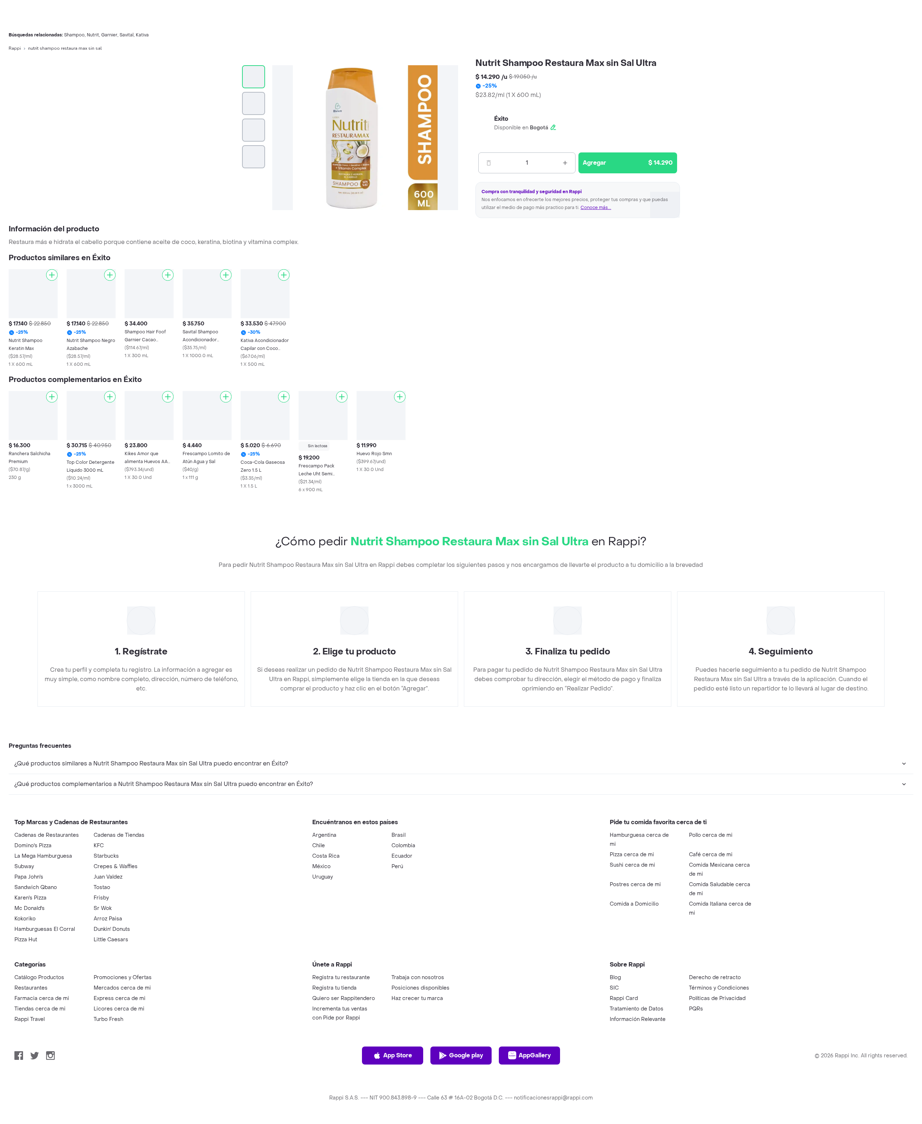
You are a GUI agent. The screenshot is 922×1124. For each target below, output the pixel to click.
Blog (615, 977)
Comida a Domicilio (634, 904)
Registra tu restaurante (341, 977)
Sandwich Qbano (35, 887)
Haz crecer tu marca (417, 998)
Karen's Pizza (30, 897)
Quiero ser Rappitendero (343, 998)
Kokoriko (25, 918)
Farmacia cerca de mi (41, 998)
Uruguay (322, 877)
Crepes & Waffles (116, 866)
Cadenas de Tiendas (119, 835)
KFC (99, 845)
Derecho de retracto (715, 977)
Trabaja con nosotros (417, 977)
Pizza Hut (25, 939)
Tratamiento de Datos (636, 1008)
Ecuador (401, 856)
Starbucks (106, 856)
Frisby (101, 897)
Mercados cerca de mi (122, 988)
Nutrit (93, 35)
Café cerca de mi (711, 854)
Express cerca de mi (120, 998)
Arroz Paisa (108, 918)
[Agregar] (52, 275)
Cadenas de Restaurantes (46, 835)
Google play (466, 1055)
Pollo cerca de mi (711, 835)
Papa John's (28, 877)
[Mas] (565, 163)
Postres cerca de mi (635, 884)
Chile (318, 845)
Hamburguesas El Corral (44, 929)
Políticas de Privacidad (717, 998)
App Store (397, 1055)
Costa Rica (326, 856)
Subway (24, 866)
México (321, 866)
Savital (127, 35)
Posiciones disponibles (420, 988)
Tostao (102, 887)
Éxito (501, 119)
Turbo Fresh (108, 1019)
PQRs (696, 1008)
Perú (397, 866)
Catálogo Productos (39, 977)
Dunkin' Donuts (112, 929)
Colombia (403, 845)
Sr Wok (103, 908)
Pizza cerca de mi (632, 854)
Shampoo (74, 35)
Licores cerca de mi (119, 1008)
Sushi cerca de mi (632, 865)
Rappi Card (624, 998)
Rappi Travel (29, 1019)
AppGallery (535, 1055)
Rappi (15, 48)
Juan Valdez (108, 877)
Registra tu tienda (334, 988)
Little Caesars (111, 939)
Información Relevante (638, 1019)
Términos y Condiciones (719, 988)
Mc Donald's (29, 908)
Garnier (109, 35)
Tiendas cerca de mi (40, 1008)
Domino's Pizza (33, 845)
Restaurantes (31, 988)
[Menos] (489, 163)
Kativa (142, 35)
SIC (614, 988)
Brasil (398, 835)
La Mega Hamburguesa (43, 856)
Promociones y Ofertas (123, 977)
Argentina (324, 835)
